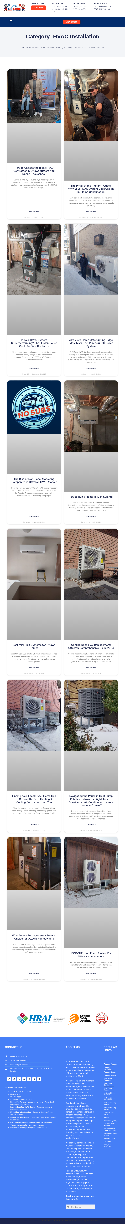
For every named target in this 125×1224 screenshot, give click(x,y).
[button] (11, 21)
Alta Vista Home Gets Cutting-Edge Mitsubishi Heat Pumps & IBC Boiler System (91, 343)
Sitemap (36, 1220)
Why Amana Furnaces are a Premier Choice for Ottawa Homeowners (34, 937)
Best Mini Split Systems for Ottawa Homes (34, 646)
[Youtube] (24, 1079)
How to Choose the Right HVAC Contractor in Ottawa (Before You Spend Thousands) (34, 170)
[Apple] (34, 1079)
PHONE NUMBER (100, 4)
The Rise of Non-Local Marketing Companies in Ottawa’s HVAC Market (34, 480)
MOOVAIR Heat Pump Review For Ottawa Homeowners (91, 955)
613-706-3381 (105, 9)
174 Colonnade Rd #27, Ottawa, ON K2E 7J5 (60, 9)
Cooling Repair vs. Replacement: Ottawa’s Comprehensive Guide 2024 (91, 646)
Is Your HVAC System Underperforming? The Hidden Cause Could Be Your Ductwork (34, 343)
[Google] (9, 1079)
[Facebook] (14, 1079)
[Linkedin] (39, 1079)
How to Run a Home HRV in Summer (91, 496)
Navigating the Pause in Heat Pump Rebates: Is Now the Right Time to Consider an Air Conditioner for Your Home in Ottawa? (91, 800)
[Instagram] (29, 1079)
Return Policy (25, 1220)
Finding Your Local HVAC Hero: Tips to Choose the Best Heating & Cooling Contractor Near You (34, 799)
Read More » (34, 211)
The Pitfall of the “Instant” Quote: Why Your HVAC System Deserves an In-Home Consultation (91, 188)
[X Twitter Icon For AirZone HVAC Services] (19, 1079)
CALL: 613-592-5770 (102, 6)
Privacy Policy (10, 1220)
